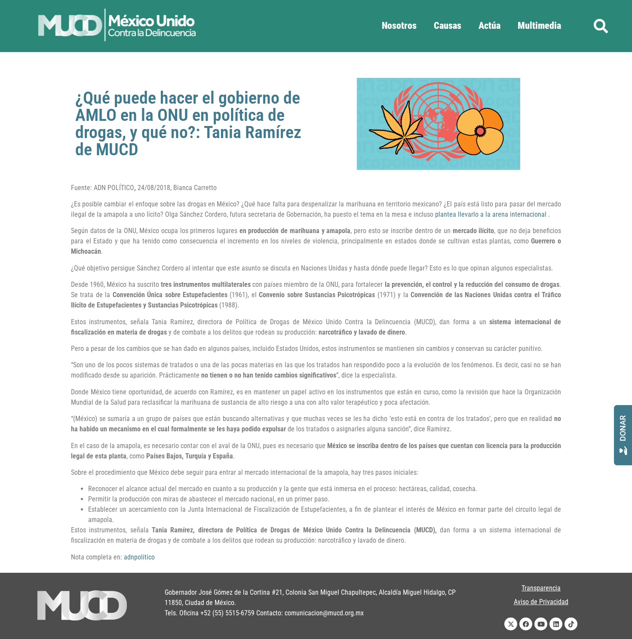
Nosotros (399, 25)
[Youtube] (540, 623)
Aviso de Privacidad (541, 602)
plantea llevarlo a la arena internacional (490, 214)
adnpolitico (139, 557)
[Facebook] (525, 623)
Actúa (489, 25)
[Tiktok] (571, 623)
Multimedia (539, 25)
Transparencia (541, 588)
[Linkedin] (555, 623)
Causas (447, 25)
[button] (601, 26)
